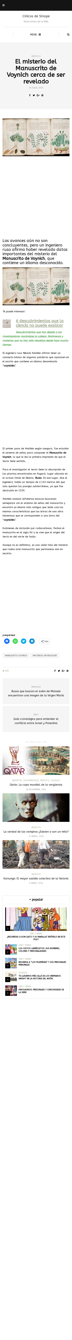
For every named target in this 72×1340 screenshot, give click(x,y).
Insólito (36, 56)
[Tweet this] (34, 95)
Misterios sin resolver (45, 655)
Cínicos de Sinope (36, 16)
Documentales (31, 780)
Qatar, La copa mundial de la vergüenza (36, 784)
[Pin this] (42, 95)
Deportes (17, 780)
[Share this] (30, 95)
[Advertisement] (36, 197)
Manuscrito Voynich (16, 655)
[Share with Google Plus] (38, 95)
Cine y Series (36, 934)
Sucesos (55, 780)
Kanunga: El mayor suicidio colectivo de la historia (36, 878)
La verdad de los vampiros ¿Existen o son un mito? (36, 831)
